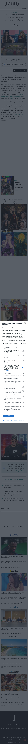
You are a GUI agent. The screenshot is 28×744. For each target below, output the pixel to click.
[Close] (25, 323)
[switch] (23, 351)
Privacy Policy (22, 420)
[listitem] (14, 348)
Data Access (14, 420)
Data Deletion (6, 420)
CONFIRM (8, 415)
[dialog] (14, 372)
